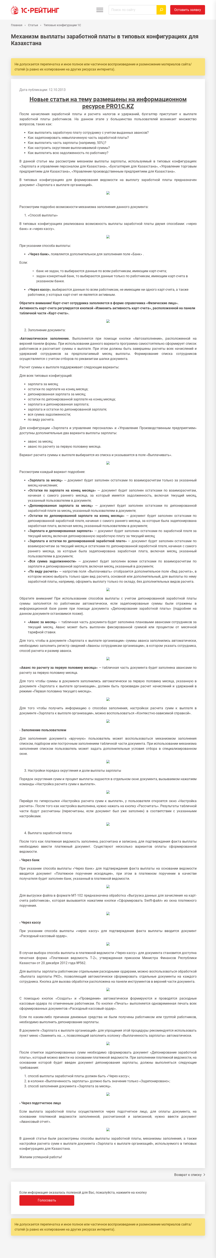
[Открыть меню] (99, 10)
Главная (16, 25)
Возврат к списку (188, 1175)
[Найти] (161, 10)
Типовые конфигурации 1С (62, 25)
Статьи (33, 25)
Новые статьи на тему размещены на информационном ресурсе (108, 103)
